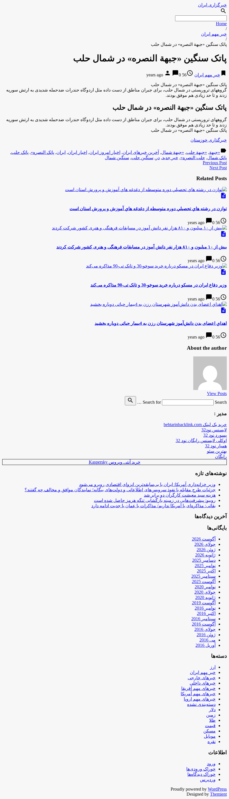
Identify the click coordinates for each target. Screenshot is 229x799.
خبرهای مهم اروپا (200, 699)
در (158, 157)
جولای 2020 (205, 592)
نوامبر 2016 (205, 608)
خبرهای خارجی (202, 677)
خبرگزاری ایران (212, 5)
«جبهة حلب (196, 152)
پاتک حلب (19, 152)
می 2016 (207, 640)
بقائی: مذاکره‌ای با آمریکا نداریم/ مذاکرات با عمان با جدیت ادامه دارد (153, 505)
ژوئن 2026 (206, 549)
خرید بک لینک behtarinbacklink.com (195, 424)
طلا (212, 720)
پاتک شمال (217, 157)
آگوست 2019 (204, 602)
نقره (211, 741)
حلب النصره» (192, 157)
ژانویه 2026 (205, 555)
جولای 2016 (205, 629)
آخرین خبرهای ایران (141, 152)
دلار (212, 709)
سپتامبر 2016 (203, 618)
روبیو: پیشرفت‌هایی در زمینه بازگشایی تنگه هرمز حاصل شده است (155, 500)
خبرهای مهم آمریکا (198, 693)
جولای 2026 (205, 544)
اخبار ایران (77, 152)
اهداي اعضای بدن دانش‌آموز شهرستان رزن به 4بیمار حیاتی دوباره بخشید (161, 323)
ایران (61, 152)
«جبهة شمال (172, 152)
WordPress (217, 789)
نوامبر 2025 (205, 565)
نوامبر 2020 (205, 586)
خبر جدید (170, 157)
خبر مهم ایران (214, 34)
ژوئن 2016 (206, 634)
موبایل (210, 736)
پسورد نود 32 (215, 435)
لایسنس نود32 (214, 429)
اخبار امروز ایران (104, 152)
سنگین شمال (117, 157)
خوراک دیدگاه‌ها (201, 774)
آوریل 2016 (205, 645)
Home (221, 23)
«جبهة (214, 152)
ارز (213, 667)
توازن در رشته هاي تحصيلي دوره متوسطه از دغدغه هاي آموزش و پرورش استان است (148, 208)
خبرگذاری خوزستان (208, 140)
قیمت (210, 725)
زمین (211, 715)
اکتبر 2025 (206, 570)
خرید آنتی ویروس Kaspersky (114, 462)
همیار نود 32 (216, 445)
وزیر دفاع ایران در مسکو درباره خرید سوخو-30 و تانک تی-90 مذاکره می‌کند (158, 285)
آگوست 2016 (204, 624)
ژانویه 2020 (205, 597)
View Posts (217, 393)
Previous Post (215, 162)
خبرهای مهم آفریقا (198, 688)
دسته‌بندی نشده (201, 704)
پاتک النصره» (42, 152)
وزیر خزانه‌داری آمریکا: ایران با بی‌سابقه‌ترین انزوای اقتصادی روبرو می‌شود (147, 484)
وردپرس (208, 779)
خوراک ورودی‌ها (201, 769)
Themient (218, 794)
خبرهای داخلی (203, 683)
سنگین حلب (142, 157)
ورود (211, 763)
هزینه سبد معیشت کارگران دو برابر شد (180, 495)
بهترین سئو (217, 451)
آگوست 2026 (204, 539)
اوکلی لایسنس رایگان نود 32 (201, 440)
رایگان (221, 456)
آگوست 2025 (204, 581)
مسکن (209, 730)
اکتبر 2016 (206, 613)
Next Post (218, 167)
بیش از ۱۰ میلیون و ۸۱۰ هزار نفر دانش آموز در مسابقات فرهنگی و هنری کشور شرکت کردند (141, 247)
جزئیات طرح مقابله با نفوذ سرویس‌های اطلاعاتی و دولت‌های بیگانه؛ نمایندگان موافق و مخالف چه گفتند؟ (120, 489)
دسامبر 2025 (204, 560)
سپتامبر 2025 (203, 576)
